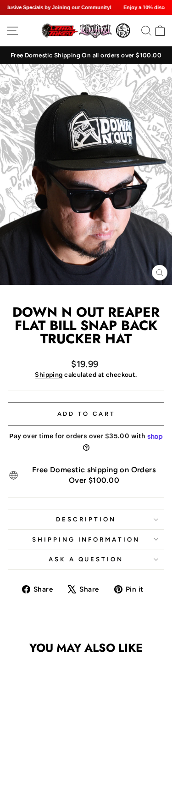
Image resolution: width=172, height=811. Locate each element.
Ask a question (86, 559)
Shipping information (86, 539)
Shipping (48, 375)
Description (86, 519)
